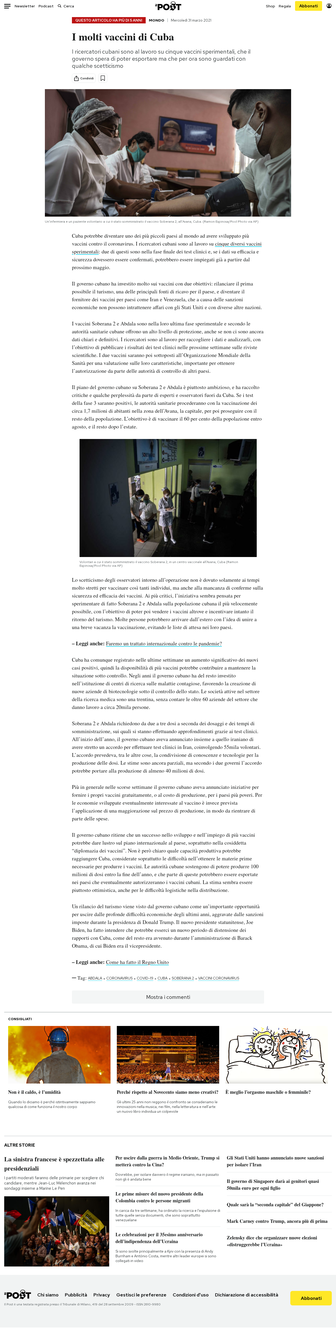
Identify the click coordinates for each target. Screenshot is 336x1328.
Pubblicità (76, 1295)
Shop (270, 6)
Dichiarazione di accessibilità (246, 1295)
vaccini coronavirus (218, 978)
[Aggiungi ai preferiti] (102, 78)
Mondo (156, 20)
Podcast (46, 6)
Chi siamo (48, 1295)
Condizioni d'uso (191, 1295)
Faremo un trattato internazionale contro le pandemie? (164, 643)
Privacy (101, 1295)
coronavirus (119, 978)
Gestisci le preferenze (141, 1295)
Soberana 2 (183, 978)
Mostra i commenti (168, 997)
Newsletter (25, 6)
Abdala (95, 978)
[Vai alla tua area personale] (329, 6)
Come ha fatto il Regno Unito (137, 962)
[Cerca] (59, 6)
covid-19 (145, 978)
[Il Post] (168, 6)
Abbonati (308, 6)
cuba (162, 978)
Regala (285, 6)
